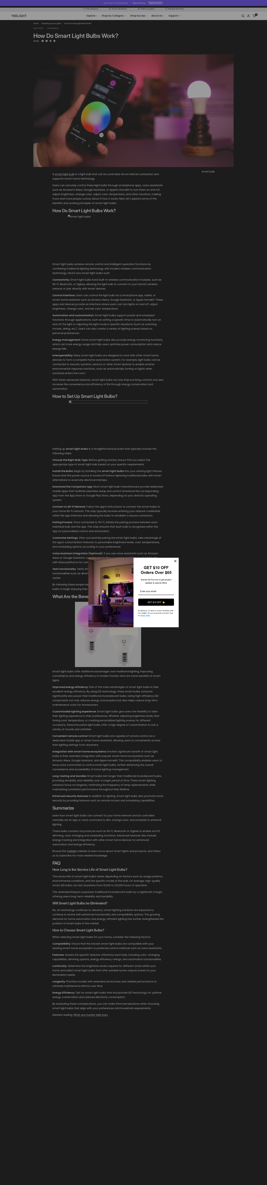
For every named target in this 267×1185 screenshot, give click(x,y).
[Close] (175, 561)
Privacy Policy (157, 615)
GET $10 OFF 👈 (156, 602)
